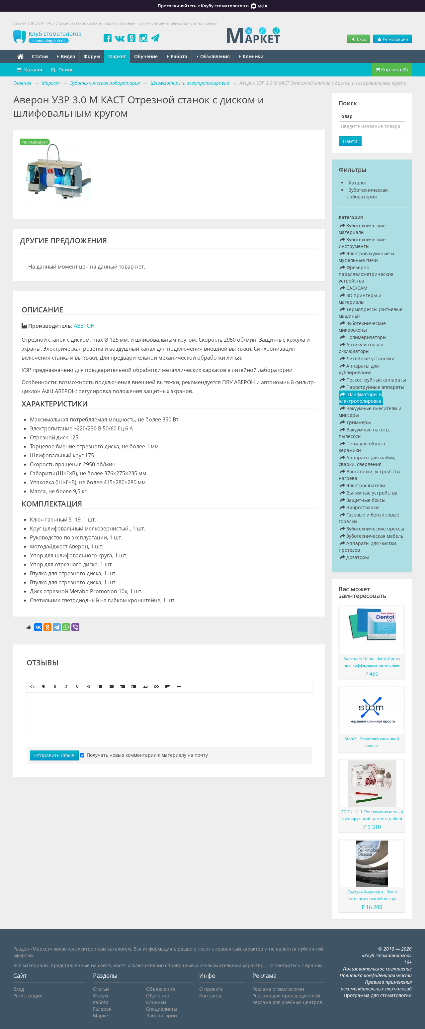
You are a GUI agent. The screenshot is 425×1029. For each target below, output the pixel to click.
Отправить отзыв (54, 755)
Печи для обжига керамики (362, 446)
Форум (92, 56)
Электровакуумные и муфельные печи (366, 256)
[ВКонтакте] (38, 627)
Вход (361, 39)
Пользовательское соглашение (377, 969)
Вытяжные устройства (371, 493)
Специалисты (161, 1009)
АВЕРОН (84, 325)
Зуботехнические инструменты (362, 242)
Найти (350, 141)
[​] (169, 715)
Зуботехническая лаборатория (367, 193)
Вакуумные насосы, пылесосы (364, 432)
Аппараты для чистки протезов (367, 546)
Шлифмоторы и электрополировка (360, 397)
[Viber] (75, 627)
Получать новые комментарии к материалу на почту (147, 755)
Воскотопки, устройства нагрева (369, 474)
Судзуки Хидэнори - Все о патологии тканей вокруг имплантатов (372, 895)
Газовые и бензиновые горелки (369, 518)
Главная (22, 83)
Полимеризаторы (365, 337)
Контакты (210, 995)
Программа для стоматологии (378, 995)
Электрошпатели (365, 485)
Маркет (117, 56)
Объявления (214, 56)
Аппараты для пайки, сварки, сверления (367, 460)
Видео (67, 56)
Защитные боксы (365, 500)
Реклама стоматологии (278, 989)
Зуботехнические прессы (374, 528)
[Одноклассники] (47, 627)
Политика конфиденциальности (376, 975)
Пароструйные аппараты (374, 387)
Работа (178, 56)
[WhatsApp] (66, 627)
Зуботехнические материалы (362, 228)
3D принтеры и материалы (360, 298)
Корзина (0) (394, 69)
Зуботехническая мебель (374, 536)
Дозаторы (357, 557)
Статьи (40, 56)
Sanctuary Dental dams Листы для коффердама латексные (372, 662)
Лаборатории (161, 1015)
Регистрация (395, 39)
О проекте (211, 989)
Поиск (65, 69)
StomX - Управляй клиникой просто (372, 742)
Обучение (146, 56)
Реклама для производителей (286, 995)
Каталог (33, 69)
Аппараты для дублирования (359, 369)
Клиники (252, 56)
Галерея (102, 1009)
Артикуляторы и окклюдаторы (361, 347)
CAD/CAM (356, 288)
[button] (32, 686)
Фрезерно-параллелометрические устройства (366, 274)
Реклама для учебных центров (287, 1002)
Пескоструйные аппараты (375, 380)
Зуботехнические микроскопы (362, 326)
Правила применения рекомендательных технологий (376, 985)
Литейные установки (369, 358)
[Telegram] (57, 627)
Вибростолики (362, 507)
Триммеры (358, 422)
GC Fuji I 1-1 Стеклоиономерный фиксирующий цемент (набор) (372, 815)
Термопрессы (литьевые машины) (370, 312)
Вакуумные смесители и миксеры (370, 411)
